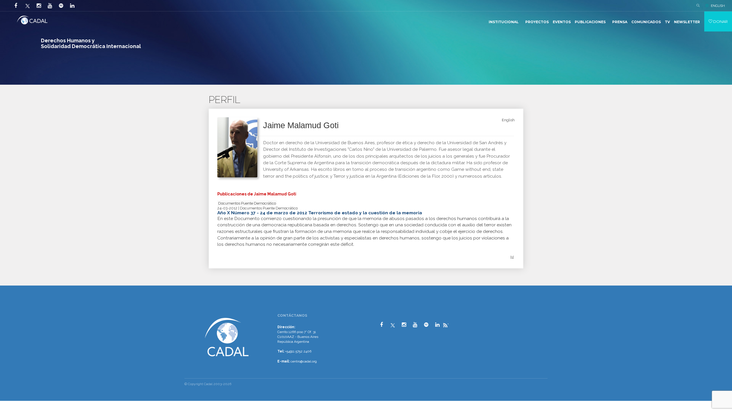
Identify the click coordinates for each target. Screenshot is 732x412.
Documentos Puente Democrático (247, 203)
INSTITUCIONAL (504, 22)
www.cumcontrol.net (11, 311)
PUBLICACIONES (590, 22)
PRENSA (619, 22)
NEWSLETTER (687, 22)
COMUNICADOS (646, 22)
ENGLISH (718, 6)
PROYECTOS (537, 22)
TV (667, 22)
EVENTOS (562, 22)
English (508, 120)
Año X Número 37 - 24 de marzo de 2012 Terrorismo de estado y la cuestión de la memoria (319, 212)
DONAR (720, 21)
